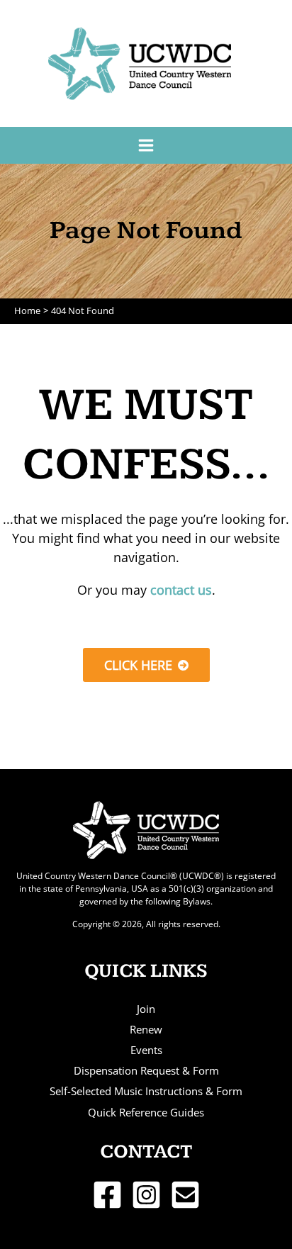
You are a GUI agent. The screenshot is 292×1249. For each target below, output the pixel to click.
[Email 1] (185, 1195)
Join (146, 1009)
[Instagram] (146, 1195)
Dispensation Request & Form (146, 1070)
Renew (146, 1029)
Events (146, 1050)
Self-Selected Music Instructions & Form (146, 1091)
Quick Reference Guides (146, 1112)
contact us (181, 589)
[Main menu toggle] (146, 145)
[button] (146, 665)
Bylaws (196, 901)
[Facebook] (107, 1195)
